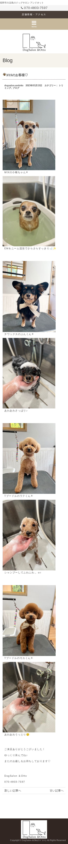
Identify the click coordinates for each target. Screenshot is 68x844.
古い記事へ (57, 790)
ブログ (16, 88)
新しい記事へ (12, 790)
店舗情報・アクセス (34, 14)
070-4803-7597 (35, 8)
